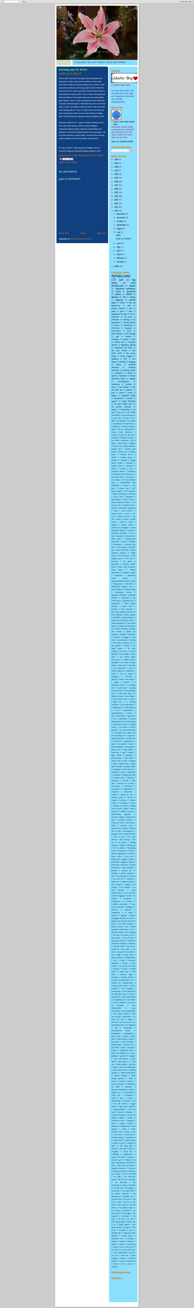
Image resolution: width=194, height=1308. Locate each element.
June (119, 243)
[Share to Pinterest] (72, 159)
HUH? (118, 235)
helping (127, 884)
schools (129, 398)
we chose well (116, 1250)
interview (114, 910)
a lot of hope (129, 696)
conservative (128, 792)
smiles (124, 1129)
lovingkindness (130, 958)
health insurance (127, 882)
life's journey (115, 938)
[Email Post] (60, 159)
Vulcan (131, 668)
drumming (129, 823)
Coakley (122, 469)
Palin (119, 567)
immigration (115, 901)
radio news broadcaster (127, 1067)
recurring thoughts (117, 1084)
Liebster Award (126, 525)
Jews (127, 514)
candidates (114, 772)
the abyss (132, 1180)
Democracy (131, 471)
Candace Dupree (126, 457)
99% (112, 421)
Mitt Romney (121, 547)
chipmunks (115, 780)
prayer (123, 1047)
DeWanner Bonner (118, 471)
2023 (116, 163)
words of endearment (127, 1261)
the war (130, 1219)
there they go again (118, 1222)
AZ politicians (117, 424)
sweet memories (128, 401)
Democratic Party (117, 477)
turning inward (126, 1236)
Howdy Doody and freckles (120, 502)
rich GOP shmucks (121, 1104)
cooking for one (126, 795)
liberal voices (124, 929)
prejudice (130, 1047)
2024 (116, 159)
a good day (121, 688)
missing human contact (119, 986)
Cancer (116, 325)
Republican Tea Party (123, 348)
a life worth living (124, 693)
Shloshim (116, 637)
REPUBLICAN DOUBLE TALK (121, 587)
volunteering (131, 1244)
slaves (130, 1123)
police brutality (127, 1042)
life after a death (117, 932)
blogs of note (124, 764)
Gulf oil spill (118, 497)
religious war (115, 1092)
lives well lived (128, 938)
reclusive (122, 1081)
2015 (116, 192)
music (113, 387)
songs (127, 1132)
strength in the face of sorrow (122, 1149)
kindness (114, 915)
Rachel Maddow (116, 589)
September (121, 225)
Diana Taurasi (116, 334)
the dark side (118, 1188)
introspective (115, 913)
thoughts (127, 1227)
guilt (112, 876)
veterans (130, 1241)
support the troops (118, 1157)
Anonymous (115, 426)
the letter (127, 1199)
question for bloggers (127, 1056)
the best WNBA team (123, 404)
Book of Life (117, 446)
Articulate (114, 438)
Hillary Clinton (128, 499)
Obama (132, 286)
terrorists (132, 1168)
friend (131, 851)
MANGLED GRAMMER (119, 533)
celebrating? (131, 772)
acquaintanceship (117, 713)
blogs (115, 764)
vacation (114, 1241)
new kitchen (123, 387)
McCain (124, 542)
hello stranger (116, 884)
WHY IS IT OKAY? (123, 239)
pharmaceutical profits (120, 1031)
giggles (124, 859)
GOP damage (130, 334)
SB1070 (129, 294)
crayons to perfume (118, 800)
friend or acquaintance (118, 854)
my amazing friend (128, 997)
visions (121, 1244)
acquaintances (128, 710)
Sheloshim (131, 634)
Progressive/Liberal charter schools (123, 581)
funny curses (116, 856)
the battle (132, 1185)
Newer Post (64, 233)
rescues (129, 1098)
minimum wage (126, 974)
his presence (125, 887)
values (113, 409)
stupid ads (127, 1151)
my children (131, 1000)
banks (113, 744)
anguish (130, 736)
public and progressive (119, 1053)
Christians (129, 463)
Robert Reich (127, 606)
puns (113, 393)
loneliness (132, 943)
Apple (113, 429)
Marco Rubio (116, 539)
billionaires (129, 755)
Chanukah (123, 460)
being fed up (115, 750)
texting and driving (119, 1171)
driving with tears (117, 823)
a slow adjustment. (126, 705)
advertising (123, 719)
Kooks (126, 519)
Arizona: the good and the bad (122, 435)
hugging (121, 896)
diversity (114, 817)
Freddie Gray (123, 488)
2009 (116, 266)
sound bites (118, 1135)
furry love (129, 856)
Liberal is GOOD (126, 522)
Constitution (116, 331)
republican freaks (128, 395)
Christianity (127, 325)
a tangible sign (116, 707)
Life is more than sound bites (124, 123)
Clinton (113, 469)
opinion (130, 1019)
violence (113, 1244)
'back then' (121, 412)
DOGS (129, 331)
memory (116, 969)
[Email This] (63, 159)
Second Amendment (118, 623)
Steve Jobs (117, 643)
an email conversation (127, 730)
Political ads (119, 342)
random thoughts (120, 1076)
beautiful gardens (117, 747)
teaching (126, 320)
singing (122, 1123)
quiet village (122, 1061)
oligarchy (119, 300)
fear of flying (124, 840)
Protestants (129, 584)
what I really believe (120, 1253)
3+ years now (116, 418)
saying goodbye (119, 1109)
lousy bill (121, 952)
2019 (116, 178)
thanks (118, 1174)
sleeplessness (125, 1126)
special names (130, 1140)
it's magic (128, 913)
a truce (116, 710)
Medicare (132, 542)
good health (115, 862)
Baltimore (125, 440)
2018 (116, 181)
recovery (130, 1081)
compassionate (128, 789)
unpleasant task (117, 1239)
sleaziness (114, 1126)
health (113, 376)
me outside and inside (127, 966)
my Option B (115, 997)
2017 (116, 185)
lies (132, 929)
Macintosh (119, 536)
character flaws (118, 778)
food (130, 308)
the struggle (126, 1213)
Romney (114, 609)
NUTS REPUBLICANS (123, 284)
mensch (125, 969)
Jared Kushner (127, 511)
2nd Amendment (127, 415)
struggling (114, 1151)
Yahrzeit (114, 679)
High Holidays (115, 499)
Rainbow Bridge (130, 589)
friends (131, 854)
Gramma (132, 494)
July (119, 232)
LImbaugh (115, 339)
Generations (123, 494)
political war (129, 1045)
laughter (132, 379)
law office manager (126, 924)
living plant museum (118, 941)
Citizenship (129, 466)
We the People (126, 674)
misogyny (114, 977)
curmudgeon (123, 803)
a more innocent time (119, 699)
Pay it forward (128, 567)
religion (114, 395)
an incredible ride (119, 733)
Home (82, 233)
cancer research (128, 769)
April (119, 250)
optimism (114, 1022)
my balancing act (119, 1000)
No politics (127, 561)
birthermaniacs (116, 758)
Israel (116, 511)
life (124, 297)
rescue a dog (116, 1098)
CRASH (113, 457)
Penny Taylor (116, 570)
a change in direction (120, 682)
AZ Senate (131, 421)
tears (113, 1165)
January (120, 261)
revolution (126, 1101)
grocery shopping (127, 873)
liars (126, 927)
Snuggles (126, 637)
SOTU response (130, 615)
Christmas (115, 328)
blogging (132, 362)
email (118, 831)
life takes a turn (127, 935)
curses (133, 803)
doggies (121, 817)
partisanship (127, 1028)
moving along (115, 991)
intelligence (129, 907)
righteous (132, 1106)
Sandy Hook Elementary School (122, 620)
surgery (130, 1157)
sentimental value (117, 1121)
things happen (124, 1224)
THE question (116, 646)
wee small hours (129, 1250)
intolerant (128, 910)
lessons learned (116, 927)
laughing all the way (119, 314)
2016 (116, 189)
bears (131, 744)
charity (118, 365)
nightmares (127, 1017)
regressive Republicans (119, 1090)
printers (114, 1050)
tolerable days (116, 1233)
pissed (125, 1036)
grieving (114, 870)
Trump (118, 291)
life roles (116, 935)
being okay (115, 752)
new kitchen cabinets (121, 1014)
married (125, 963)
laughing (123, 915)
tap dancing (120, 1163)
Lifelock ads (115, 528)
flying (122, 845)
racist (130, 393)
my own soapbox (119, 1002)
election (125, 828)
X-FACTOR (128, 677)
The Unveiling (123, 654)
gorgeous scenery (127, 862)
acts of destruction (118, 716)
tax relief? (130, 1163)
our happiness (130, 1025)
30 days (126, 418)
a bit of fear (129, 679)
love (131, 314)
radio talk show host (120, 1070)
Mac (112, 536)
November (121, 217)
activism (129, 713)
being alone (129, 747)
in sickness (128, 901)
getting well (115, 859)
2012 (116, 203)
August (120, 228)
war (121, 1247)
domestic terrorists (126, 820)
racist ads (132, 1064)
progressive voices (126, 1050)
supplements (127, 1154)
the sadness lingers (126, 1208)
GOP (121, 280)
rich (134, 1101)
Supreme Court (128, 643)
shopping (130, 1121)
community (128, 786)
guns (122, 311)
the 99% (117, 1177)
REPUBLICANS (120, 276)
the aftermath (121, 1182)
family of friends (129, 834)
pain (116, 1028)
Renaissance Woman (123, 592)
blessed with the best (119, 761)
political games (116, 1045)
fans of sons (119, 837)
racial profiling (121, 1064)
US (121, 662)
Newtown (114, 561)
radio (115, 1067)
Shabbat (122, 634)
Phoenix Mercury (117, 308)
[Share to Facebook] (70, 159)
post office (114, 1047)
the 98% (132, 1174)
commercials (115, 786)
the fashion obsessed (119, 1194)
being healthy (128, 750)
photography (128, 1033)
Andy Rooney (128, 424)
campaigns (116, 769)
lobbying (123, 943)
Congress (128, 328)
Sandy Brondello (127, 618)
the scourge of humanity (120, 1210)
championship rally (129, 775)
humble (128, 896)
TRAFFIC (126, 646)
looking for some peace (120, 949)
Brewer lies (123, 452)
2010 (116, 211)
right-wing (122, 1106)
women (122, 1258)
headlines (130, 879)
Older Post (101, 233)
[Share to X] (68, 159)
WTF (125, 359)
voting (115, 1247)
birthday (122, 362)
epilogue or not (116, 834)
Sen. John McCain (119, 350)
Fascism (126, 485)
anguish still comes (117, 738)
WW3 (113, 674)
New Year (129, 559)
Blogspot (132, 443)
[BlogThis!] (65, 159)
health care (115, 882)
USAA (127, 662)
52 (132, 418)
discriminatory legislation (121, 814)
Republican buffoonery (125, 288)
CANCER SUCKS (126, 455)
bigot (123, 752)
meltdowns (115, 384)
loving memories (117, 958)
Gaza (114, 494)
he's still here (118, 879)
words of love (119, 1264)
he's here (132, 876)
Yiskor (121, 679)
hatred (129, 373)
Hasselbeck (129, 497)
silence (113, 1123)
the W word (122, 1180)
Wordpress (115, 677)
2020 (116, 174)
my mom (128, 317)
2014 (116, 196)
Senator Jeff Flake (121, 629)
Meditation (117, 544)
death (126, 809)
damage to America (121, 806)
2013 (116, 199)
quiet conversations (121, 1059)
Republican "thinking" (118, 595)
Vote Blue (132, 665)
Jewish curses (116, 514)
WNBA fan (129, 671)
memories (115, 317)
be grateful (122, 744)
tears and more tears (125, 1165)
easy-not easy (126, 825)
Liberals (114, 525)
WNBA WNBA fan (117, 671)
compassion (115, 789)
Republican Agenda (128, 345)
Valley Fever (122, 665)
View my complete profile (122, 141)
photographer (115, 1033)
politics (118, 294)
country (129, 797)
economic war (116, 828)
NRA (129, 305)
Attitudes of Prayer (126, 438)
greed (113, 311)
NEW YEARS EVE (122, 550)
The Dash (123, 651)
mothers (128, 384)
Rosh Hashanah (127, 609)
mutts (131, 994)
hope (130, 311)
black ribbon (129, 758)
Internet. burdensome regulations (123, 508)
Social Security (123, 640)
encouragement (128, 831)
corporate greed (117, 797)
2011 (116, 207)
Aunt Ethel (115, 440)
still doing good (126, 1146)
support (114, 401)
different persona (127, 811)
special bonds (118, 1140)
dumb (113, 825)
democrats (130, 291)
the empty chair (127, 1191)
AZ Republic (121, 421)
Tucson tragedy (126, 356)
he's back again (122, 876)
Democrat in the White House (123, 474)
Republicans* (115, 603)
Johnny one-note (124, 516)
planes (131, 1039)
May (119, 247)
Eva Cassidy (115, 480)
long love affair (118, 946)
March (119, 254)
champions (116, 775)
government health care (119, 865)
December (121, 214)
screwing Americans (118, 1115)
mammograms (123, 381)
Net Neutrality (124, 556)
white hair (124, 1255)
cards (123, 772)
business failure (129, 766)
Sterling (132, 640)
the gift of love (116, 1199)
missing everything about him (122, 980)
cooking (113, 795)
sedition (130, 1118)
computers (115, 792)
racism (121, 393)
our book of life (125, 1022)
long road (130, 946)
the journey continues (121, 407)
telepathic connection (118, 1168)
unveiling (130, 1239)
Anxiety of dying (127, 426)
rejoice (131, 1090)
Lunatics (130, 530)
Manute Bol (129, 536)
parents (129, 390)
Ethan (122, 303)
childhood (130, 778)
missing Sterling (127, 977)
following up (131, 845)
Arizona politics (71, 162)
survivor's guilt (116, 1160)
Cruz (131, 469)
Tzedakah (114, 359)
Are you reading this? (125, 429)
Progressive (118, 575)
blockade (132, 761)
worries (130, 1264)
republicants (118, 398)
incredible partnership (119, 904)
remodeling (128, 1095)
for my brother (119, 848)
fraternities (122, 851)
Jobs (117, 336)
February (121, 258)
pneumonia (115, 1042)
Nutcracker (115, 564)
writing (113, 1267)
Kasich (118, 519)
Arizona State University (121, 432)
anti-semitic (117, 741)
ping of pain (115, 1036)
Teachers (114, 297)
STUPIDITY (116, 618)
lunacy (122, 960)
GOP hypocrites (130, 491)
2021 (116, 170)
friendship (118, 373)
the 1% (125, 1174)
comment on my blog (125, 783)
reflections (128, 1087)
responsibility (115, 1101)
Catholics (114, 460)
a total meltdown (129, 707)
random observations (127, 1073)
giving (131, 859)
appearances (129, 741)
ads (115, 719)
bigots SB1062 (116, 755)
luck (115, 960)
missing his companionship (121, 983)
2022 (116, 167)
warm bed (129, 1247)
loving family (128, 955)
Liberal (125, 339)
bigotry (130, 752)
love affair (129, 952)
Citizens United (116, 466)
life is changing (130, 932)
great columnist (127, 868)
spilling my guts (119, 1143)
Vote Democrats (119, 668)
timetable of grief (126, 1230)
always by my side (120, 724)
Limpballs (125, 528)
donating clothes (128, 370)
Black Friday (123, 443)
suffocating (115, 1154)
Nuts (133, 339)
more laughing (127, 988)
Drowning (130, 477)
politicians (115, 320)
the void (121, 1219)
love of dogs (115, 955)
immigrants (127, 899)
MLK (131, 533)
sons (133, 1132)
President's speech (128, 573)
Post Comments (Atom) (80, 239)
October (120, 221)
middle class (123, 972)
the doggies (129, 1188)
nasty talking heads (128, 1011)
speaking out (130, 1137)
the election (115, 1191)
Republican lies (128, 601)
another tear (131, 738)
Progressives (118, 584)
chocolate (125, 780)
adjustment (131, 716)
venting (121, 1241)
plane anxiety (122, 1039)
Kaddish (128, 336)
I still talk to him (127, 505)
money (132, 297)
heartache (123, 376)
